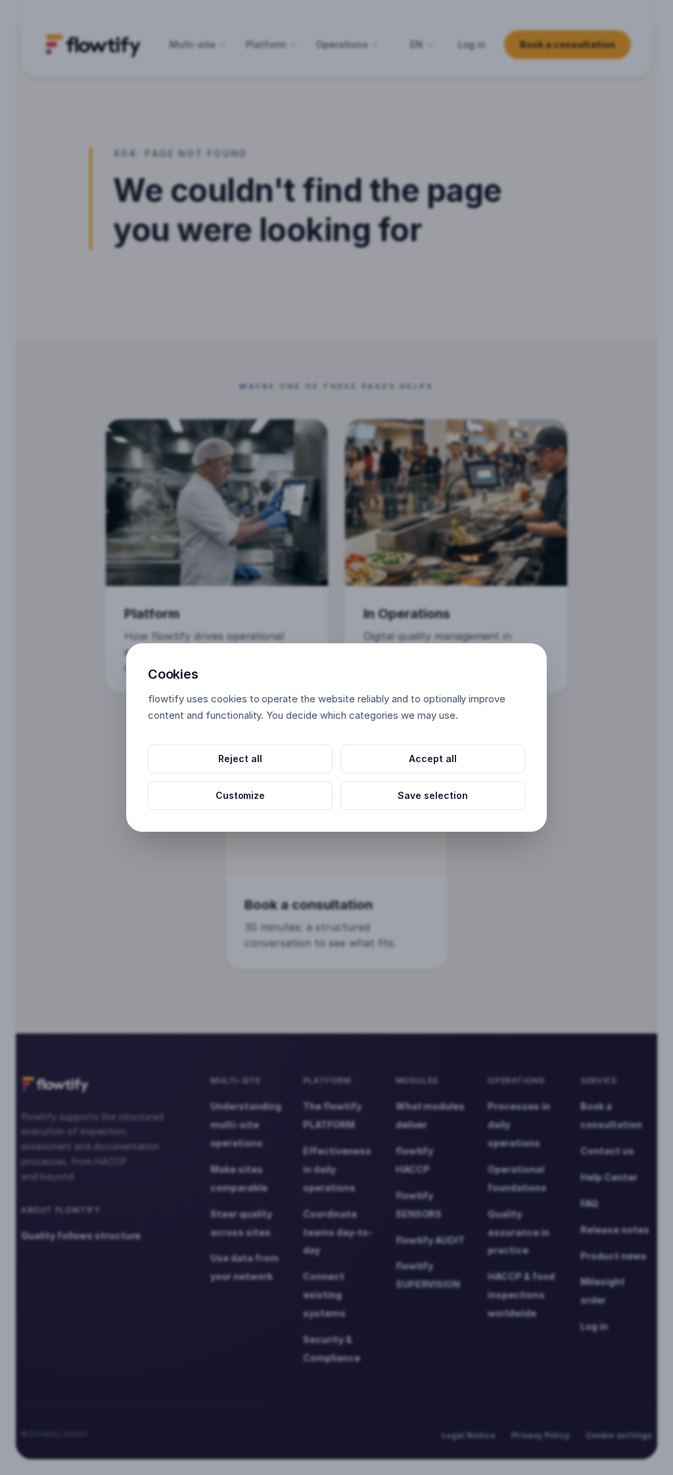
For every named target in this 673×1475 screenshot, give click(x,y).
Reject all (240, 758)
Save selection (433, 795)
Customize (241, 795)
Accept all (433, 758)
